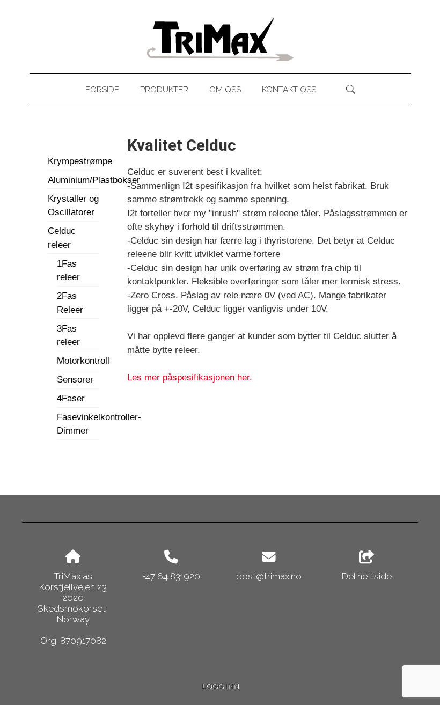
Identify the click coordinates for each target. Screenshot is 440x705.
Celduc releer (62, 238)
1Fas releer (68, 271)
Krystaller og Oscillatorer (73, 206)
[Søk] (350, 89)
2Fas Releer (70, 303)
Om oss (225, 89)
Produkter (164, 89)
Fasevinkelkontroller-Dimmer (78, 424)
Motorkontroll (78, 361)
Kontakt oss (289, 89)
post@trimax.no (269, 576)
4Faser (71, 398)
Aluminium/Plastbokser (73, 180)
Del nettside (367, 576)
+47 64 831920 (171, 576)
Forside (102, 89)
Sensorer (75, 379)
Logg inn (220, 686)
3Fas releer (68, 336)
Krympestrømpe (73, 161)
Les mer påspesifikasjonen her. (189, 377)
